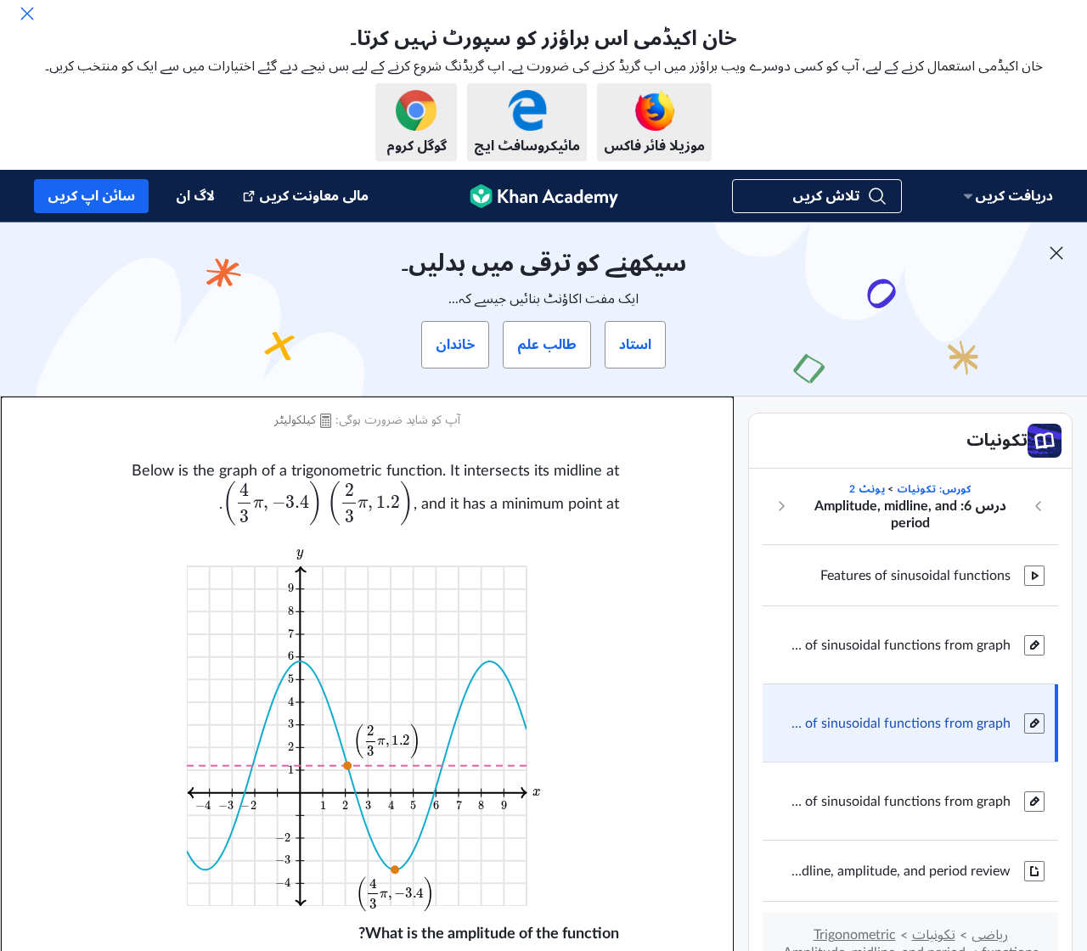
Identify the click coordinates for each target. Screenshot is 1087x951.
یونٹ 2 (867, 489)
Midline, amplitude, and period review (900, 871)
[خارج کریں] (27, 13)
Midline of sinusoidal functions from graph (900, 645)
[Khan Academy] (544, 196)
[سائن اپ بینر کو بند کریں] (1056, 253)
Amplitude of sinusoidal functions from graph (900, 723)
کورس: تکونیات (934, 489)
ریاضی (990, 935)
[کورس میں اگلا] (781, 506)
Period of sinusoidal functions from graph (900, 801)
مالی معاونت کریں (314, 196)
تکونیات (933, 935)
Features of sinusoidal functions (915, 575)
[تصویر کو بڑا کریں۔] (367, 725)
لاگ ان (195, 196)
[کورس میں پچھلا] (1038, 506)
